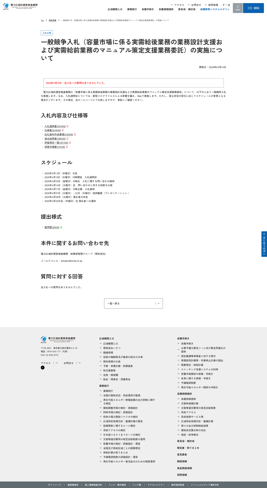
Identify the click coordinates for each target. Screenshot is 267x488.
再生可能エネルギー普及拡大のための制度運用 (129, 461)
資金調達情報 (184, 468)
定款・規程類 (110, 375)
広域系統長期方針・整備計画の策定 (123, 421)
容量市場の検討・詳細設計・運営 (121, 443)
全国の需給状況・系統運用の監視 (121, 395)
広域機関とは (115, 9)
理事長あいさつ (112, 348)
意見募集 (182, 454)
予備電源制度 (188, 382)
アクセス (179, 5)
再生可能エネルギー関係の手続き (199, 387)
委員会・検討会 (186, 9)
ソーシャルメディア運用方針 (205, 484)
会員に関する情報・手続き (196, 378)
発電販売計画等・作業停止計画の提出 (202, 360)
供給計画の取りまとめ (115, 452)
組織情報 (108, 352)
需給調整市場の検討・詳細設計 (120, 408)
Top (42, 20)
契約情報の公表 (112, 361)
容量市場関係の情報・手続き (197, 373)
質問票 (51, 227)
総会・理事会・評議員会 (116, 379)
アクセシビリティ (156, 484)
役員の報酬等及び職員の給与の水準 (123, 357)
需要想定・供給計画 (192, 365)
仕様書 (52, 130)
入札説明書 (55, 126)
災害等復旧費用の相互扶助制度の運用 (124, 439)
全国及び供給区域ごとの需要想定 (121, 448)
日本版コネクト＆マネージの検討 (121, 434)
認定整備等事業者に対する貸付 (198, 356)
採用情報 (213, 5)
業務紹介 (132, 9)
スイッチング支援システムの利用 (199, 369)
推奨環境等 (73, 484)
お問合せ (196, 5)
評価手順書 (54, 147)
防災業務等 (109, 370)
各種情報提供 (166, 9)
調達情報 (52, 20)
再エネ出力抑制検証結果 (194, 425)
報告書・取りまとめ (188, 448)
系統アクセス (188, 412)
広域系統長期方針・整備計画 (197, 421)
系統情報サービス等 (192, 416)
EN (229, 5)
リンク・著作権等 (117, 484)
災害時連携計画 (189, 403)
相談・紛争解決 (189, 434)
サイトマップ (54, 484)
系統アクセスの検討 (114, 430)
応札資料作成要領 (58, 134)
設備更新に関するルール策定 (119, 425)
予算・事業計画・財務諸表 (118, 366)
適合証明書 (55, 138)
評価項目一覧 (56, 142)
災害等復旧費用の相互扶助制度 (198, 408)
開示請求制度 (177, 484)
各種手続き (148, 9)
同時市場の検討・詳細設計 (118, 412)
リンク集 (136, 484)
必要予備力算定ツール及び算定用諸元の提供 (203, 349)
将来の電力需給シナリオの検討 (120, 416)
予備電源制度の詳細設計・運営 (120, 457)
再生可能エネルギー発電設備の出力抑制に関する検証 (129, 401)
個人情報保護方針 (93, 484)
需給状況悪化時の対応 (193, 430)
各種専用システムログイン (215, 9)
